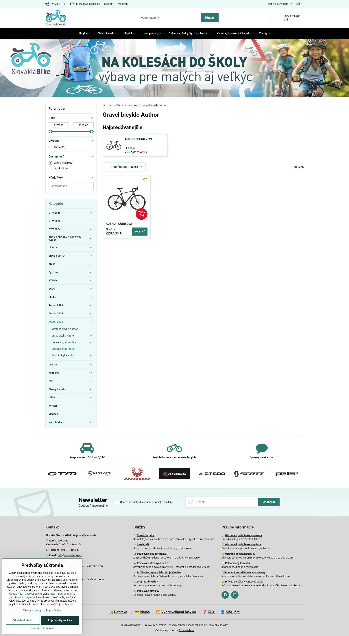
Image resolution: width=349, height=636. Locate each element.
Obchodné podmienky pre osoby (243, 535)
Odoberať (269, 502)
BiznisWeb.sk (186, 630)
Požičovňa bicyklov (148, 590)
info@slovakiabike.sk (70, 555)
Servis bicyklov (145, 535)
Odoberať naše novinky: (94, 505)
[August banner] (174, 68)
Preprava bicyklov (147, 581)
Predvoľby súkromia (155, 625)
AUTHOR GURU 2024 (138, 139)
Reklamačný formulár (237, 563)
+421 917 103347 (69, 549)
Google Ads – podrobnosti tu (25, 593)
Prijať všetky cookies (60, 620)
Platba (145, 612)
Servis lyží (143, 544)
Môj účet (233, 612)
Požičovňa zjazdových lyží (152, 553)
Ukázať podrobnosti (42, 628)
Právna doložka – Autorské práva (244, 581)
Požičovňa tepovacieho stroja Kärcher (159, 572)
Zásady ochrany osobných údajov (188, 625)
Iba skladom (61, 168)
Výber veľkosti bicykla (178, 612)
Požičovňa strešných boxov (153, 563)
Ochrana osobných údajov (240, 553)
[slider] (50, 131)
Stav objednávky (218, 625)
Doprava (120, 612)
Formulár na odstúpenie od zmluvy (245, 572)
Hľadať (209, 17)
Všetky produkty (63, 162)
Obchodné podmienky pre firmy (243, 544)
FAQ (211, 612)
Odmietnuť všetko (22, 620)
